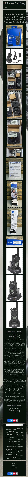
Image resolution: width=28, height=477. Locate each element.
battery (16, 450)
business (17, 435)
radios (13, 457)
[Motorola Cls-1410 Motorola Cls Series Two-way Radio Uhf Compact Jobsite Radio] (14, 36)
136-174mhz (20, 439)
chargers (21, 450)
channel (9, 429)
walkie (20, 428)
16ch (7, 432)
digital (9, 449)
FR (15, 471)
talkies (8, 458)
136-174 (20, 447)
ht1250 (22, 437)
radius (14, 439)
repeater (20, 458)
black (19, 444)
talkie (17, 455)
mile (23, 435)
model (17, 432)
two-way (9, 434)
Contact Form (14, 465)
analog (14, 429)
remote (21, 432)
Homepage (14, 463)
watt (10, 452)
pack (17, 437)
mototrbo (16, 452)
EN (13, 471)
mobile (7, 437)
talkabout (13, 443)
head (19, 441)
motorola (11, 446)
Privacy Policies (14, 467)
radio (11, 431)
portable (9, 455)
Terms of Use (14, 469)
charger (9, 439)
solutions (21, 455)
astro (15, 441)
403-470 (11, 441)
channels (12, 437)
